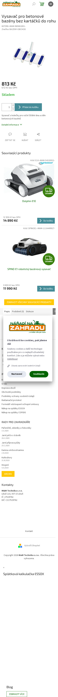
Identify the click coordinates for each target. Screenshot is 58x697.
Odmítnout (12, 359)
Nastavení (16, 374)
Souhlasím (38, 374)
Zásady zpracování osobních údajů (25, 365)
